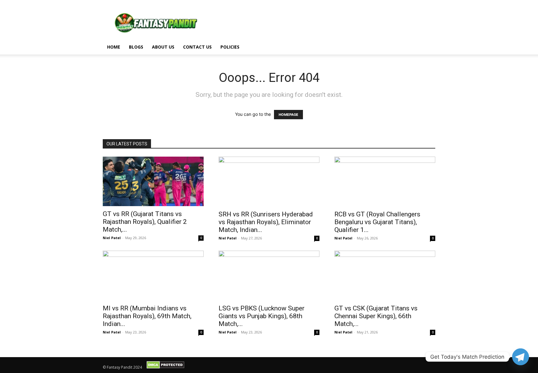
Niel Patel (112, 237)
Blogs (136, 47)
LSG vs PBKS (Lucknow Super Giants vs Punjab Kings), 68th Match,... (261, 316)
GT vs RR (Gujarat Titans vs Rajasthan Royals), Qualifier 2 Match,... (145, 221)
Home (113, 47)
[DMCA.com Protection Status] (165, 367)
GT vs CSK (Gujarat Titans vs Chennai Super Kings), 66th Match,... (376, 316)
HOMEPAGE (288, 114)
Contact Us (197, 47)
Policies (229, 47)
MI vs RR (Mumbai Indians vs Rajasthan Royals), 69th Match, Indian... (147, 316)
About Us (163, 47)
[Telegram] (520, 356)
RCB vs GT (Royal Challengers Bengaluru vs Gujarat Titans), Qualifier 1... (377, 222)
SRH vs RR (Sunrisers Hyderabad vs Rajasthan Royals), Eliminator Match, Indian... (266, 222)
